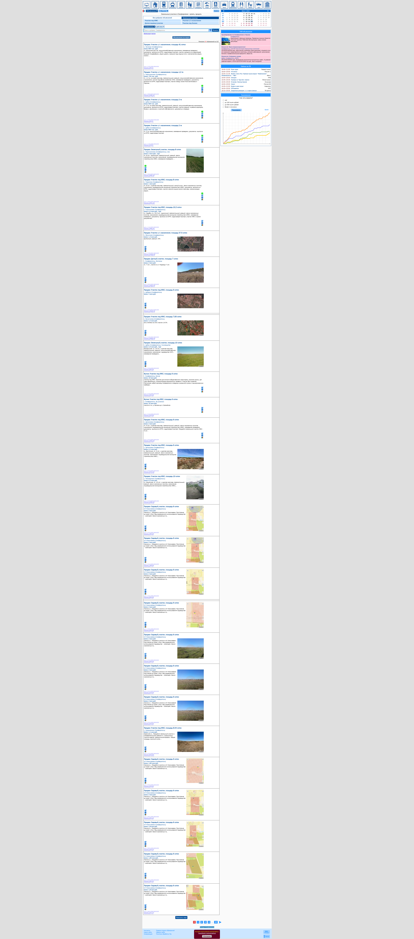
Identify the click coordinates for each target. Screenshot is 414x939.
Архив (266, 109)
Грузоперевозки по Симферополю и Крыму (236, 35)
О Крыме (163, 11)
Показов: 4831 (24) (149, 369)
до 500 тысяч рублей (231, 104)
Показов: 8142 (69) (149, 754)
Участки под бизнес (190, 23)
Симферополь (149, 26)
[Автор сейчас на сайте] (202, 58)
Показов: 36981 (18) (149, 175)
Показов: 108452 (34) (149, 338)
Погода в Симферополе (207, 927)
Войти (216, 11)
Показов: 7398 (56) (149, 565)
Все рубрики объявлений (162, 18)
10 (216, 922)
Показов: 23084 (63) (149, 502)
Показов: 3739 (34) (149, 786)
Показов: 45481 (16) (149, 95)
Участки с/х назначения (192, 20)
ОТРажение (230, 88)
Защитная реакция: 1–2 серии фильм (239, 90)
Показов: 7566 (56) (149, 533)
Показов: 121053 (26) (149, 254)
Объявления (152, 11)
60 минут (229, 71)
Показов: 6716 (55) (149, 723)
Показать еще (181, 917)
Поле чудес (230, 69)
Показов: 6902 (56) (149, 597)
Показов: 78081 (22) (149, 228)
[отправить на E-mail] (202, 62)
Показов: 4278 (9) (148, 145)
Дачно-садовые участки (154, 23)
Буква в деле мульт (232, 86)
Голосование (246, 95)
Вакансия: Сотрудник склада (231, 56)
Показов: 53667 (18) (149, 202)
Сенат (228, 84)
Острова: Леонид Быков (234, 82)
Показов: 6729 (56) (149, 692)
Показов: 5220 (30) (149, 394)
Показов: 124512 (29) (149, 285)
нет (226, 100)
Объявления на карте (181, 37)
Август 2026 (246, 11)
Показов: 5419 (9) (148, 121)
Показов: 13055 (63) (149, 440)
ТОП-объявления (246, 32)
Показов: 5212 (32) (149, 415)
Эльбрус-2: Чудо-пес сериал (235, 80)
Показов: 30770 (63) (149, 472)
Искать (215, 30)
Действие (160, 26)
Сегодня (229, 77)
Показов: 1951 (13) (149, 881)
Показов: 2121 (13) (149, 912)
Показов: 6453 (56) (149, 630)
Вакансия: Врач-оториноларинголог (233, 47)
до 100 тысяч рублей (231, 102)
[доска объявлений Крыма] (143, 11)
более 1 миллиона (231, 107)
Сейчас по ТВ (246, 66)
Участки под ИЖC (151, 20)
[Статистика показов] (202, 64)
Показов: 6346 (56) (149, 661)
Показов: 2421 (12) (149, 818)
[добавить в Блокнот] (202, 60)
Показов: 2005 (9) (148, 67)
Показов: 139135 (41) (149, 311)
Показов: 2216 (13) (149, 849)
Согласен (207, 936)
